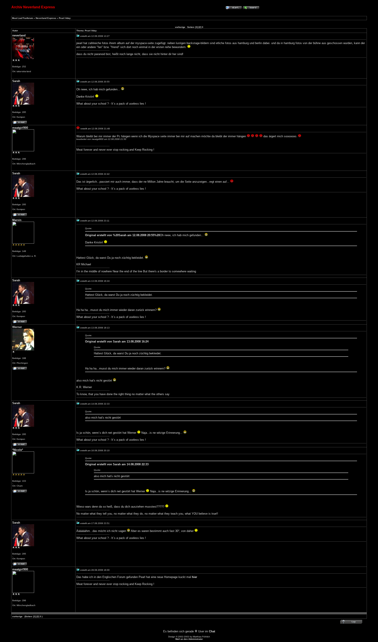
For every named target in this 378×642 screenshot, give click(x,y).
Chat (212, 631)
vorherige (180, 27)
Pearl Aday (65, 18)
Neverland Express (46, 18)
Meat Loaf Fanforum (22, 18)
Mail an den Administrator (189, 639)
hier (194, 577)
